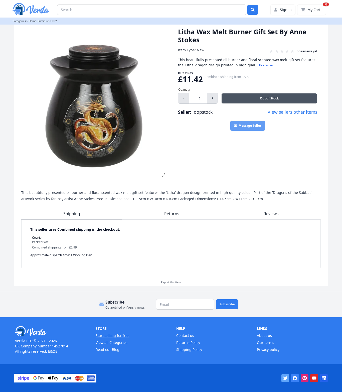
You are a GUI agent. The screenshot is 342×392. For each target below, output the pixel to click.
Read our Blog (107, 349)
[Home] (50, 331)
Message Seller (250, 125)
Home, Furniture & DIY (43, 21)
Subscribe (227, 304)
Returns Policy (188, 342)
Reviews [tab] (271, 213)
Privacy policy (268, 349)
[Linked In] (324, 378)
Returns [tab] (171, 213)
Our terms (265, 342)
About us (264, 335)
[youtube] (314, 378)
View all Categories (111, 342)
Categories (19, 21)
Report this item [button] (171, 282)
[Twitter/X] (285, 378)
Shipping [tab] (71, 213)
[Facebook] (295, 378)
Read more (266, 65)
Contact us (185, 335)
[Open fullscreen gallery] (163, 175)
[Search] (252, 10)
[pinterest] (304, 378)
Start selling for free (112, 335)
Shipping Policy (189, 349)
